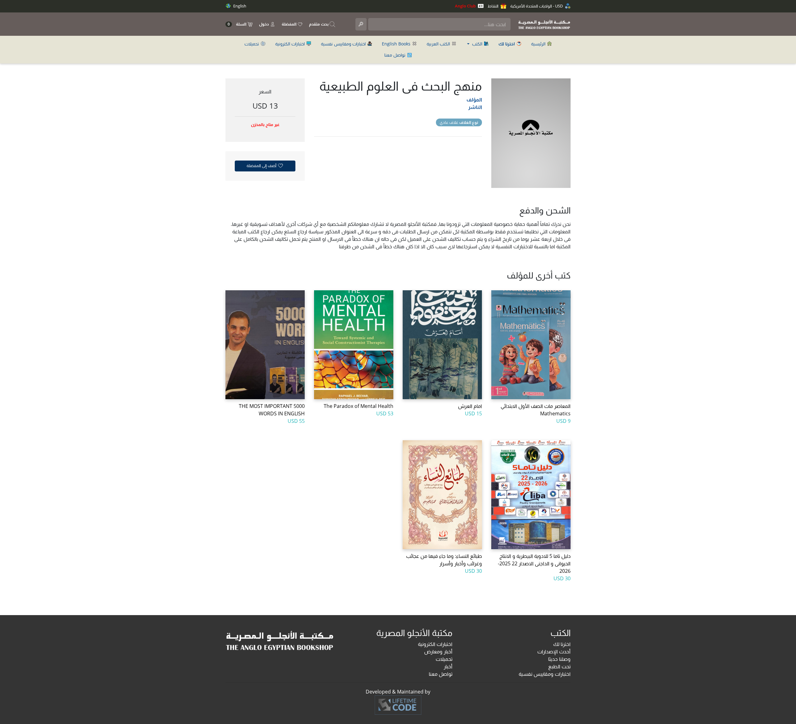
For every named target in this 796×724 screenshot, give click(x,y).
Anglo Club (466, 6)
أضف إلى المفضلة (262, 165)
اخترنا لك (562, 644)
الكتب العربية (439, 44)
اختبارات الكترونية (290, 44)
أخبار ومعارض (438, 651)
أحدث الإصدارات (554, 651)
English (239, 6)
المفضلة (289, 24)
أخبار (448, 666)
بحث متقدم (319, 24)
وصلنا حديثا (559, 659)
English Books (397, 44)
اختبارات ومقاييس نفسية (344, 44)
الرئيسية (539, 44)
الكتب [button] (477, 44)
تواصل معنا (395, 55)
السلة (237, 24)
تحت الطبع (559, 666)
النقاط (493, 6)
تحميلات (252, 44)
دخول (264, 24)
